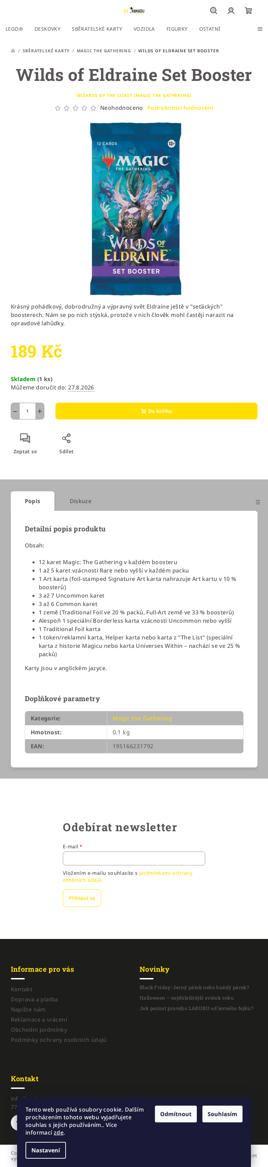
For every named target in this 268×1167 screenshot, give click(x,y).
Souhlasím (222, 1114)
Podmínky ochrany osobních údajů (59, 1040)
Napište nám (28, 1009)
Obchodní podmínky (39, 1029)
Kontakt (22, 989)
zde (59, 1132)
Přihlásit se (82, 898)
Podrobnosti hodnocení (180, 108)
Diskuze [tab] (81, 501)
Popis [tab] (32, 501)
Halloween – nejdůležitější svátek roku (187, 997)
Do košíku (160, 411)
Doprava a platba (34, 999)
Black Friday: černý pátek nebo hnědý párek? (194, 987)
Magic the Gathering (142, 718)
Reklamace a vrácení (39, 1019)
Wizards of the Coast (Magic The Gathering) (134, 95)
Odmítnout (176, 1114)
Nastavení (45, 1150)
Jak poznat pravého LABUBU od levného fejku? (196, 1008)
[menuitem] (14, 29)
